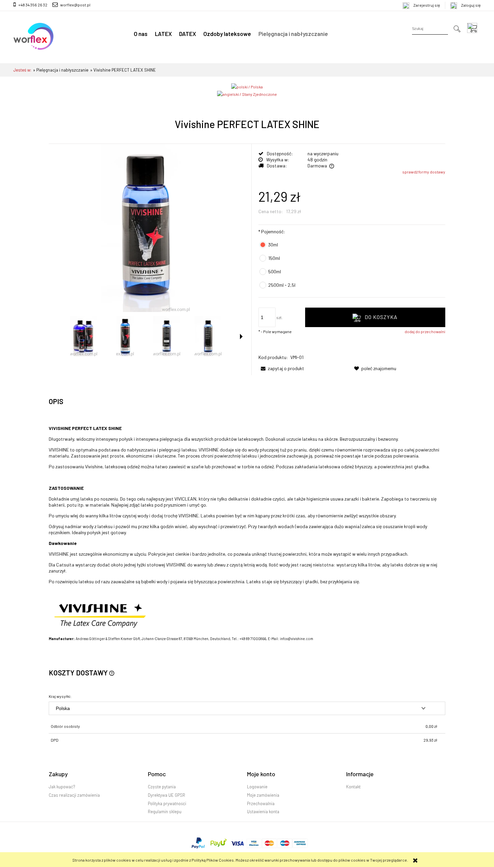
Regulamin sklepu (164, 811)
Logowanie (257, 786)
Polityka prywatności (167, 803)
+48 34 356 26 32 (32, 4)
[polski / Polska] (247, 86)
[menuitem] (141, 33)
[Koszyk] (474, 28)
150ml (274, 258)
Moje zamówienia (263, 795)
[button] (241, 336)
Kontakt (353, 786)
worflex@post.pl (75, 4)
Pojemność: (271, 231)
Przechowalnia (261, 803)
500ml (274, 271)
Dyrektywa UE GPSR (166, 795)
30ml (273, 244)
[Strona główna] (33, 36)
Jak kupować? (62, 786)
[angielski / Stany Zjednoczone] (247, 93)
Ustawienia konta (263, 811)
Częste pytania (162, 786)
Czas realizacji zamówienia (74, 795)
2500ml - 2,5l (281, 285)
